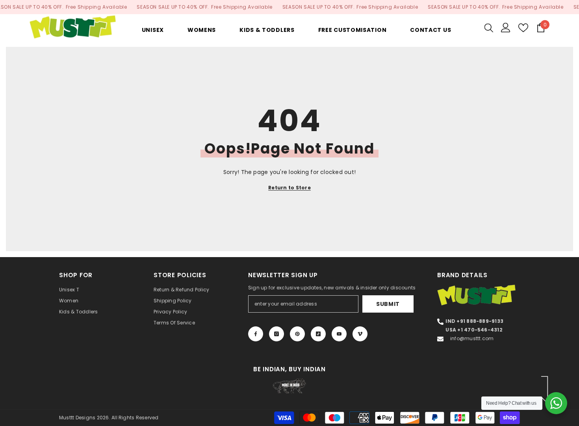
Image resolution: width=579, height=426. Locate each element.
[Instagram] (276, 333)
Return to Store (289, 187)
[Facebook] (255, 333)
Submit (388, 304)
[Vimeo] (360, 333)
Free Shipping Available (96, 7)
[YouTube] (339, 333)
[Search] (488, 27)
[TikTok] (318, 333)
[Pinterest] (297, 333)
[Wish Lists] (523, 28)
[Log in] (505, 27)
